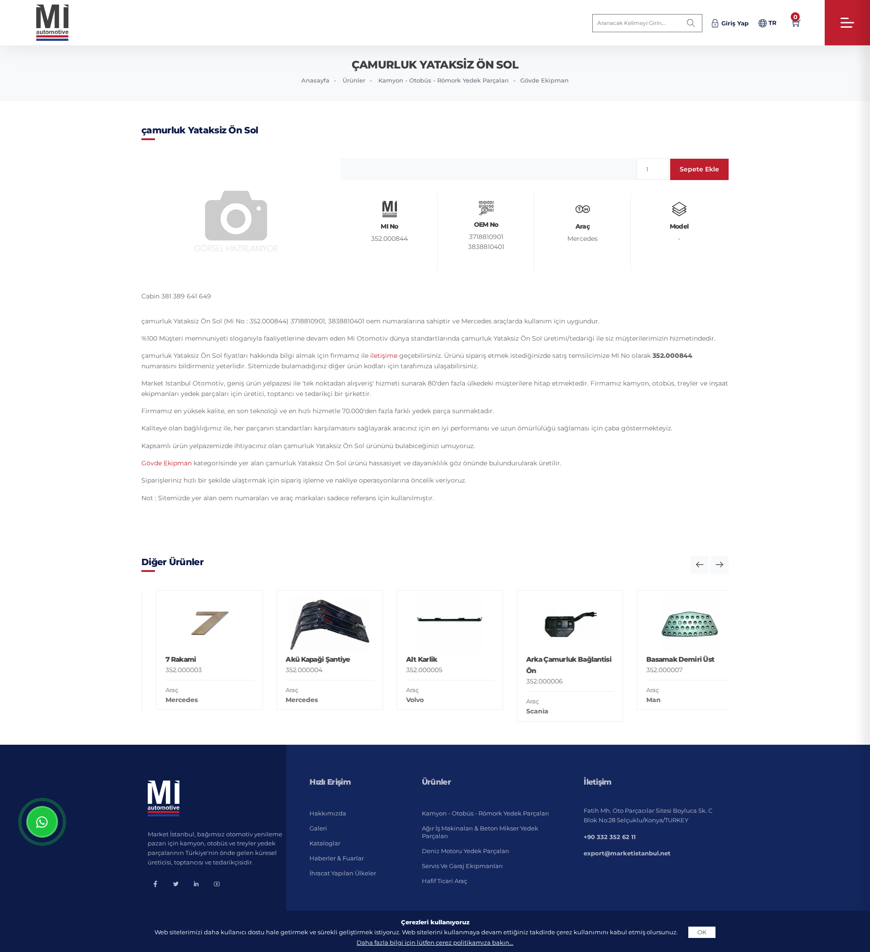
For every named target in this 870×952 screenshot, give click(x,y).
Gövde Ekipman (544, 80)
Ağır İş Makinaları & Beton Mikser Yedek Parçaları (480, 832)
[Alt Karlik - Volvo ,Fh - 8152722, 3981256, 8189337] (434, 624)
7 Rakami (166, 659)
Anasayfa (315, 80)
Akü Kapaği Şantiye (303, 659)
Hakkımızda (327, 813)
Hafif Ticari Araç (444, 880)
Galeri (318, 828)
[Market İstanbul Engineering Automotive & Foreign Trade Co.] (59, 22)
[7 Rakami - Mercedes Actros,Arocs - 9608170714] (194, 624)
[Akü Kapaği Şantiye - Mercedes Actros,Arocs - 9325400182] (314, 624)
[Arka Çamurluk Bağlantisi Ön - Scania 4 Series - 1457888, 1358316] (555, 624)
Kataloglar (324, 843)
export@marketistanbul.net (627, 853)
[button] (700, 565)
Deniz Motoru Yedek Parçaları (465, 850)
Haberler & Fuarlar (336, 858)
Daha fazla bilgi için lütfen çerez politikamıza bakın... (435, 942)
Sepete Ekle (699, 169)
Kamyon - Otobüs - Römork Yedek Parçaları (443, 80)
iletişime (383, 356)
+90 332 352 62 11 (610, 836)
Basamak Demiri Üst (666, 659)
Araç (157, 689)
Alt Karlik (406, 659)
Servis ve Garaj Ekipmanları (462, 865)
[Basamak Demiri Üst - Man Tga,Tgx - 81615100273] (675, 624)
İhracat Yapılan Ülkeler (342, 873)
